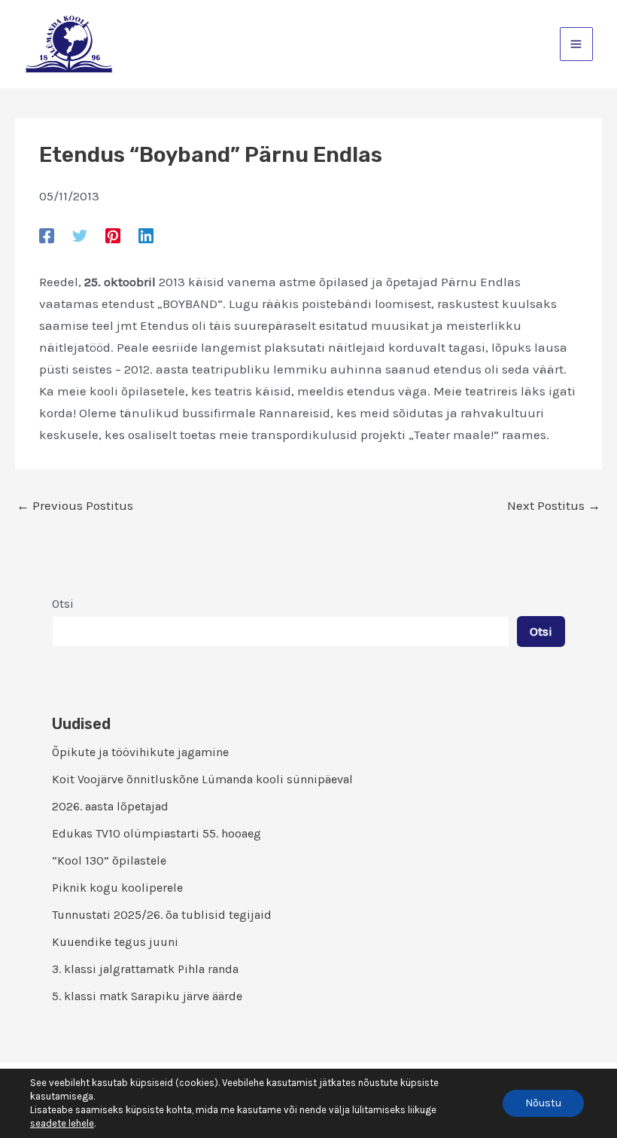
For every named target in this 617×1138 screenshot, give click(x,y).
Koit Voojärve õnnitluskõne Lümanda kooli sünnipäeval (202, 779)
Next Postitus (553, 505)
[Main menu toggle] (577, 44)
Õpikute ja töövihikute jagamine (140, 752)
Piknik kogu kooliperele (117, 887)
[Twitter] (79, 235)
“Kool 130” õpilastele (109, 860)
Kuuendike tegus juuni (115, 942)
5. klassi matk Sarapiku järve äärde (147, 996)
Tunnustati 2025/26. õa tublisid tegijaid (162, 915)
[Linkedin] (145, 235)
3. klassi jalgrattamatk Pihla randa (145, 969)
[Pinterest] (112, 235)
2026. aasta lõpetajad (110, 806)
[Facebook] (46, 235)
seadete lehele (62, 1123)
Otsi (63, 603)
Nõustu (543, 1103)
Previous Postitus (75, 505)
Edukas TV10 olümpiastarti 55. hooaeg (156, 833)
